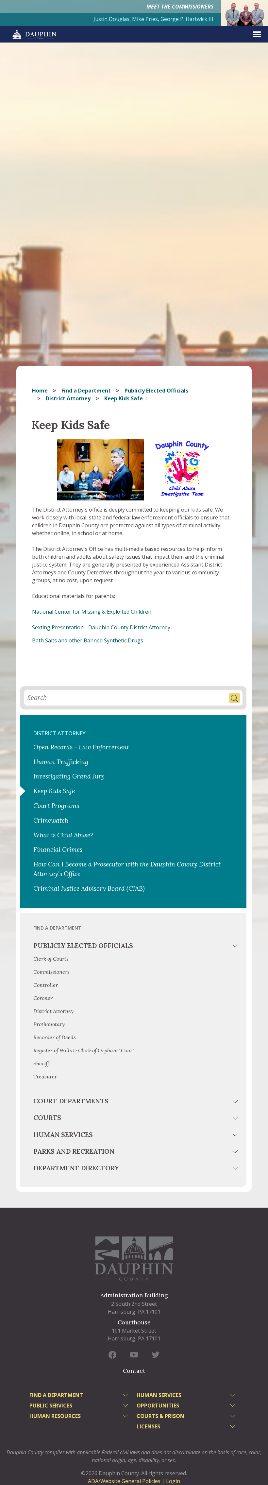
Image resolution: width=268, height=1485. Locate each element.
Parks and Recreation (73, 1151)
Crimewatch (50, 820)
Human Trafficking (60, 762)
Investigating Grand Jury (69, 776)
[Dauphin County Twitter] (155, 1354)
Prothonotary (49, 1024)
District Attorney (68, 398)
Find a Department (86, 390)
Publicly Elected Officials (156, 390)
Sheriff (41, 1063)
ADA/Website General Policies (124, 1481)
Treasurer (45, 1076)
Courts (47, 1117)
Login (173, 1481)
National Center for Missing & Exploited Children (91, 611)
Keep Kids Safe (54, 791)
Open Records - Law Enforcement (81, 747)
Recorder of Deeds (54, 1037)
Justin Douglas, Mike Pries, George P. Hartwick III (153, 19)
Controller (45, 985)
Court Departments (71, 1101)
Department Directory (76, 1168)
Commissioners (51, 972)
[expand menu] (257, 34)
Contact (134, 1370)
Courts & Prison (160, 1416)
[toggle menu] (236, 947)
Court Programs (56, 806)
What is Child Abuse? (63, 835)
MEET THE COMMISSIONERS (179, 6)
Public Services (50, 1405)
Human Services (63, 1134)
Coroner (43, 998)
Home (40, 390)
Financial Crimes (57, 849)
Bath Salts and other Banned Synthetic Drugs (87, 640)
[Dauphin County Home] (134, 1258)
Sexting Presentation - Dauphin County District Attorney (101, 627)
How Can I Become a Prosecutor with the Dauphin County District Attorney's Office (127, 869)
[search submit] (234, 698)
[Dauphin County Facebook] (112, 1354)
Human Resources (55, 1416)
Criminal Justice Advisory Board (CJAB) (89, 888)
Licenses (148, 1426)
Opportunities (158, 1405)
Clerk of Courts (51, 958)
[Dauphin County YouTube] (134, 1354)
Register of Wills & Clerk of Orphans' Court (83, 1050)
